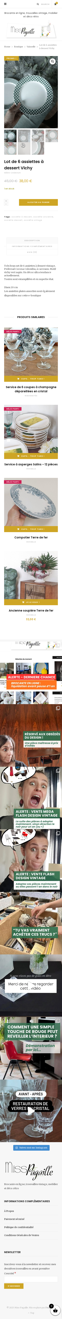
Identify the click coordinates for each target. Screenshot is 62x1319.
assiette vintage (33, 220)
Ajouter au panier (38, 202)
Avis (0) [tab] (32, 252)
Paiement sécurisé (14, 1219)
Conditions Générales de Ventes (21, 1235)
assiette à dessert (21, 216)
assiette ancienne (43, 216)
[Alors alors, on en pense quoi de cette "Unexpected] (31, 1048)
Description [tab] (32, 240)
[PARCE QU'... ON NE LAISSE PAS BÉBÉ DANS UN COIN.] (31, 860)
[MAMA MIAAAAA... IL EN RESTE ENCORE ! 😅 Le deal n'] (31, 798)
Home (7, 46)
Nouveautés (31, 395)
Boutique (18, 46)
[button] (53, 61)
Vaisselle (31, 46)
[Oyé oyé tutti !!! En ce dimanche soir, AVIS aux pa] (31, 735)
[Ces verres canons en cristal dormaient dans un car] (31, 1111)
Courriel (10, 1273)
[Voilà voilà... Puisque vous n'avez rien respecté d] (31, 985)
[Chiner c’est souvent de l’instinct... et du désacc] (31, 923)
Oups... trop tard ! (33, 378)
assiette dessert (13, 220)
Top (32, 1313)
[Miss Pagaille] (31, 29)
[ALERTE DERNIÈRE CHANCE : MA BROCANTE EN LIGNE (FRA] (31, 673)
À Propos (9, 1211)
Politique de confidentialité (19, 1227)
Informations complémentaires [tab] (32, 246)
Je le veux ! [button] (33, 602)
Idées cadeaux (12, 172)
